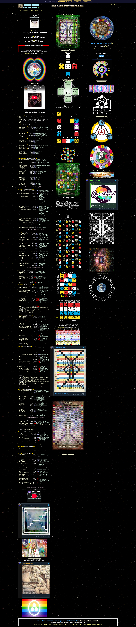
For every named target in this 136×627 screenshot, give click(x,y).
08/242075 (76, 256)
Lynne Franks (22, 461)
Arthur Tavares (22, 141)
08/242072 (76, 245)
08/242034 (57, 249)
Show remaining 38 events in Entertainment (35, 186)
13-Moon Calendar (47, 624)
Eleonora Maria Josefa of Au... (25, 220)
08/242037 (57, 260)
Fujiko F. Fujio (22, 278)
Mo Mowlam (21, 217)
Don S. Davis (21, 172)
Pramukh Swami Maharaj (24, 290)
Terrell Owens (22, 404)
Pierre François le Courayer (25, 292)
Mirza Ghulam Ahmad (23, 479)
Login (112, 4)
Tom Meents (21, 405)
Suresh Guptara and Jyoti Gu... (25, 245)
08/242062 (70, 256)
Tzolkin (76, 624)
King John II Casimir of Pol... (25, 222)
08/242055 (70, 230)
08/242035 (57, 252)
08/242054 (70, 226)
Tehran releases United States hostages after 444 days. (35, 483)
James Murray (22, 214)
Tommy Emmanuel (23, 129)
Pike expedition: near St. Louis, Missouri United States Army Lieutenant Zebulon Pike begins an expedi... (33, 380)
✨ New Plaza (69, 1)
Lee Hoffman (22, 240)
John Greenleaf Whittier (24, 205)
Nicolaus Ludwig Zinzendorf (25, 296)
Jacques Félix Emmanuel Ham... (25, 326)
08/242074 (76, 252)
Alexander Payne (22, 166)
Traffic (20, 119)
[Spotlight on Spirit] (27, 126)
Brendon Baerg (22, 170)
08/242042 (64, 230)
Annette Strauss (22, 198)
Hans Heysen (21, 275)
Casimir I (21, 219)
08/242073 (76, 249)
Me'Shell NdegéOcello (23, 153)
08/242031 (57, 237)
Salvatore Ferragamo (23, 465)
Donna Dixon (21, 173)
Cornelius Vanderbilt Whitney (25, 433)
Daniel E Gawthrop (23, 142)
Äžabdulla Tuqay (22, 265)
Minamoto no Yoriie (23, 368)
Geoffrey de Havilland (23, 277)
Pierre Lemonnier (23, 338)
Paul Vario (21, 359)
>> (40, 13)
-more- (41, 117)
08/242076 (76, 260)
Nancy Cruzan (22, 455)
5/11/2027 (106, 46)
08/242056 (70, 234)
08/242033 (57, 245)
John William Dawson (23, 330)
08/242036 (57, 256)
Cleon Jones (21, 395)
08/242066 (76, 222)
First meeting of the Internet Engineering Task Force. (34, 444)
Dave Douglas (21, 145)
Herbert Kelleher (22, 469)
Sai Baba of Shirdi (23, 287)
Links (73, 624)
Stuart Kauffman (22, 317)
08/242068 (76, 230)
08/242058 (70, 241)
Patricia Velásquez (23, 165)
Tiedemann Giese (22, 299)
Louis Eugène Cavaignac (24, 369)
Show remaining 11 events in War (35, 386)
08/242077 (76, 264)
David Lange (21, 226)
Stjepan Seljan (22, 323)
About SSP (94, 624)
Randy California (22, 126)
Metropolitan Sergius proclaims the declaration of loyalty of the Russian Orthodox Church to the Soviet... (34, 310)
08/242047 (64, 249)
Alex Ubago (21, 253)
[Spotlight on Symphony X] (27, 138)
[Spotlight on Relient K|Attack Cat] (27, 145)
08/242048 (64, 252)
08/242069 (76, 234)
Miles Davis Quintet (20, 117)
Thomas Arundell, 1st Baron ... (25, 361)
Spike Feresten (22, 242)
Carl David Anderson (23, 333)
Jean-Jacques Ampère (23, 423)
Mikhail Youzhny (22, 411)
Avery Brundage (22, 392)
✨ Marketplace (78, 1)
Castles (81, 624)
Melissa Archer (22, 184)
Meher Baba (21, 286)
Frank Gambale (22, 127)
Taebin (20, 135)
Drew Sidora (21, 174)
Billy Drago (21, 167)
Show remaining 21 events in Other (35, 487)
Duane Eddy (21, 128)
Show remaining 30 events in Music (35, 155)
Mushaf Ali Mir (22, 366)
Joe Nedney (21, 400)
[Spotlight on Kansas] (27, 132)
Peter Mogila (22, 301)
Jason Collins (21, 399)
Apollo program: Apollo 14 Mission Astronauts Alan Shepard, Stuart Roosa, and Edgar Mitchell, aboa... (33, 344)
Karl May (21, 257)
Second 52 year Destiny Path (68, 270)
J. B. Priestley (22, 298)
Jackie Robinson (22, 396)
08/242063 (70, 260)
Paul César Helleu (22, 273)
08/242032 (57, 241)
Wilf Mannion (22, 410)
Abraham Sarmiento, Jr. (24, 263)
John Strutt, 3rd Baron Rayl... (25, 321)
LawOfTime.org (34, 83)
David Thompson (22, 340)
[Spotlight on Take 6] (27, 148)
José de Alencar (22, 262)
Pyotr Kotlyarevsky (23, 365)
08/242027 (57, 222)
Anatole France (22, 251)
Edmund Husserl (22, 300)
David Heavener (22, 147)
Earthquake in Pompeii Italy (29, 429)
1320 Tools (31, 10)
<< (28, 13)
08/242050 (64, 260)
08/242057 (70, 237)
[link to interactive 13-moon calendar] (67, 344)
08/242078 (76, 267)
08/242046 (64, 245)
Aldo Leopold (22, 454)
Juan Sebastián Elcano (23, 339)
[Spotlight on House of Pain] (27, 144)
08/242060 (70, 249)
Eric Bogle (21, 243)
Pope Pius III (21, 306)
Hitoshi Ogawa (22, 414)
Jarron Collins (22, 398)
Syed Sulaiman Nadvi (23, 463)
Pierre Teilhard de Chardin (25, 327)
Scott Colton (21, 403)
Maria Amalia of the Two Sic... (25, 227)
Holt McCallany (22, 179)
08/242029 (57, 230)
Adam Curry (21, 437)
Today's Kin (25, 10)
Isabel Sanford (22, 180)
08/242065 (70, 267)
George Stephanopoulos (24, 196)
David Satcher (22, 352)
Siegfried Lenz (22, 258)
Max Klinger (21, 282)
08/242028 (57, 226)
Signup (115, 4)
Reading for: (34, 53)
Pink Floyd (20, 122)
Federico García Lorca (24, 255)
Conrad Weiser (22, 200)
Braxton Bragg (22, 347)
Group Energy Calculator (58, 624)
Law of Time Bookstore (101, 116)
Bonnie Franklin (22, 168)
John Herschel (22, 335)
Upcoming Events (67, 624)
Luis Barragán (22, 440)
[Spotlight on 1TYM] (27, 135)
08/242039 (57, 267)
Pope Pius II (21, 305)
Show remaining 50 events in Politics (35, 229)
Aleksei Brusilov (22, 362)
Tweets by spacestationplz (68, 454)
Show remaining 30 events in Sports (35, 417)
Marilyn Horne (22, 151)
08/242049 (64, 256)
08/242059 (70, 245)
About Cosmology (87, 624)
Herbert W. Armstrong (24, 438)
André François (22, 279)
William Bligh (22, 475)
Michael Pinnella (22, 138)
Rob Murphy (21, 402)
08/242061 (70, 252)
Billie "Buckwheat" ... (23, 164)
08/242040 (64, 222)
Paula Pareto (21, 471)
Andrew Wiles (22, 318)
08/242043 (64, 234)
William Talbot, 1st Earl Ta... (25, 218)
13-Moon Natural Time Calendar (88, 621)
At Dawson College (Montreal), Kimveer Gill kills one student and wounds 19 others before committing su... (34, 425)
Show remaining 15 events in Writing (35, 267)
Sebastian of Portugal (23, 478)
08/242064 (70, 264)
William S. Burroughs (23, 233)
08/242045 (64, 241)
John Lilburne (22, 474)
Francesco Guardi (22, 281)
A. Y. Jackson (21, 276)
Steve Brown (21, 460)
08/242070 (76, 237)
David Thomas (22, 148)
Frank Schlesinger (23, 316)
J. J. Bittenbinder (22, 182)
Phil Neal (21, 409)
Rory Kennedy (22, 459)
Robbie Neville (22, 133)
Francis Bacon (22, 272)
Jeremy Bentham (22, 291)
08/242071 (76, 241)
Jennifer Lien (22, 183)
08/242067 (76, 226)
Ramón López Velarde (23, 248)
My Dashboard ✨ (87, 1)
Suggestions (99, 624)
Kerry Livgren (22, 132)
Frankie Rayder (22, 177)
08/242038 (57, 264)
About (41, 10)
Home (20, 10)
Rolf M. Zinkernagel (23, 467)
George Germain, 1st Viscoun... (25, 209)
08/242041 (64, 226)
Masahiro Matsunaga (23, 415)
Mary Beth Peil (22, 152)
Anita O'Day (21, 140)
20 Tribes (36, 10)
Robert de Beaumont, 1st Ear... (25, 482)
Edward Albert (22, 176)
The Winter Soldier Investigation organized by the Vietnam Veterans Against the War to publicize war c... (33, 376)
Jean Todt (21, 434)
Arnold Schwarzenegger (24, 159)
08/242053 (70, 222)
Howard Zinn (22, 190)
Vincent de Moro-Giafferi (24, 371)
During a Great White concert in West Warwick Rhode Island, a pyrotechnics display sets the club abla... (34, 378)
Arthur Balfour (22, 207)
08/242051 (64, 264)
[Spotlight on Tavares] (27, 141)
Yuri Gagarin (21, 477)
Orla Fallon (21, 136)
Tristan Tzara (22, 246)
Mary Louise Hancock (23, 206)
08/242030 (57, 234)
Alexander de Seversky (24, 472)
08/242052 (64, 267)
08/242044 (64, 237)
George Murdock (22, 178)
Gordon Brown (22, 211)
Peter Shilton (22, 408)
